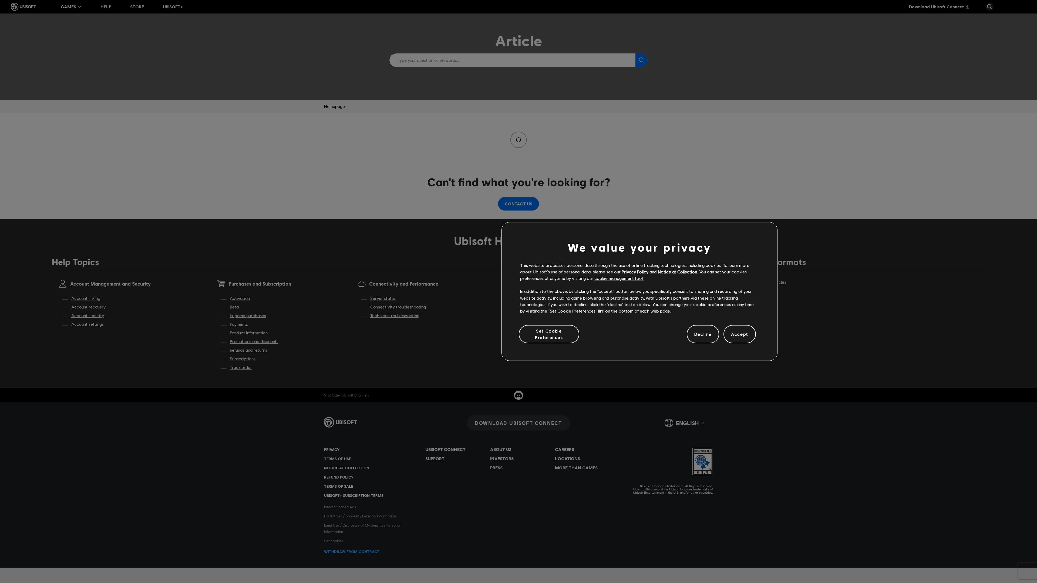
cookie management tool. (619, 278)
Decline (703, 334)
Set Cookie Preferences (549, 334)
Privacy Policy (635, 271)
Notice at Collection (677, 271)
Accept (739, 334)
